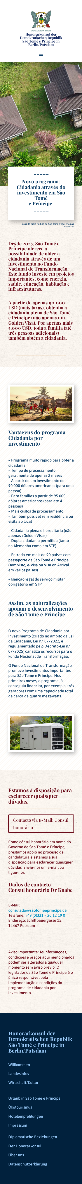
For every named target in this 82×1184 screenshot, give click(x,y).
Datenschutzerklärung (27, 1164)
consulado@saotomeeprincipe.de (37, 910)
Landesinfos (18, 1073)
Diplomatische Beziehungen (32, 1137)
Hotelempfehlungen (25, 1116)
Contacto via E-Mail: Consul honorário (40, 823)
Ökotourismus (20, 1107)
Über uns (16, 1155)
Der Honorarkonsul (24, 1146)
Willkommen (19, 1064)
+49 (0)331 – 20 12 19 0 (45, 915)
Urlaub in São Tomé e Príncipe (34, 1098)
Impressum (17, 1125)
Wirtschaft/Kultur (23, 1082)
